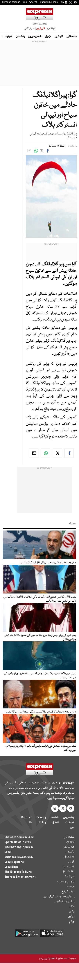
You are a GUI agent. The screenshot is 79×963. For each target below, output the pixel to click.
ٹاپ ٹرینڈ (69, 877)
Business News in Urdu (19, 857)
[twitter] (57, 453)
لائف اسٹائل (68, 872)
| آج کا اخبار (50, 28)
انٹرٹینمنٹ (68, 867)
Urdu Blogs (11, 867)
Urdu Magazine (14, 862)
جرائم (71, 921)
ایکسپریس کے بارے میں (68, 822)
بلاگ (71, 906)
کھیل (48, 36)
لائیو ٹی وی (40, 28)
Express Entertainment (20, 877)
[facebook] (69, 453)
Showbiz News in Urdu (19, 837)
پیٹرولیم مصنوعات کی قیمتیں (58, 896)
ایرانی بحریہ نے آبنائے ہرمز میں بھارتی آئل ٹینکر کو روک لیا (48, 563)
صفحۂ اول (72, 36)
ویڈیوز (71, 916)
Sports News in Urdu (18, 842)
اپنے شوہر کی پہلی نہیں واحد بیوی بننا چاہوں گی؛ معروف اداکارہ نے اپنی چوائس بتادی (40, 637)
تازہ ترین (59, 36)
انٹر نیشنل (69, 857)
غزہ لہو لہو (69, 847)
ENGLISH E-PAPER (49, 2)
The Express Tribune (18, 872)
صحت (70, 887)
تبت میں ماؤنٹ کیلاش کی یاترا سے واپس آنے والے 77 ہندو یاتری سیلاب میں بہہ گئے (41, 748)
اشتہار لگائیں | (30, 28)
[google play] (27, 934)
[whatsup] (45, 453)
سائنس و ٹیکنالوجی (64, 901)
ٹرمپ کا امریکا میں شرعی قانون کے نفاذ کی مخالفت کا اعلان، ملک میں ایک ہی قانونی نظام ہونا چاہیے (39, 599)
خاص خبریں (34, 36)
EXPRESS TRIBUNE (11, 2)
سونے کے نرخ (68, 892)
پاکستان (20, 36)
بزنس (71, 911)
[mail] (33, 453)
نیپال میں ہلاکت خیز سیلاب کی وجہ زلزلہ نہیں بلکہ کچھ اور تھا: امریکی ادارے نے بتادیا (40, 675)
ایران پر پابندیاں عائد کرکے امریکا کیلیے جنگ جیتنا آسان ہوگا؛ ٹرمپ (41, 712)
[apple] (52, 934)
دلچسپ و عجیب (65, 882)
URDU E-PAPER (30, 2)
